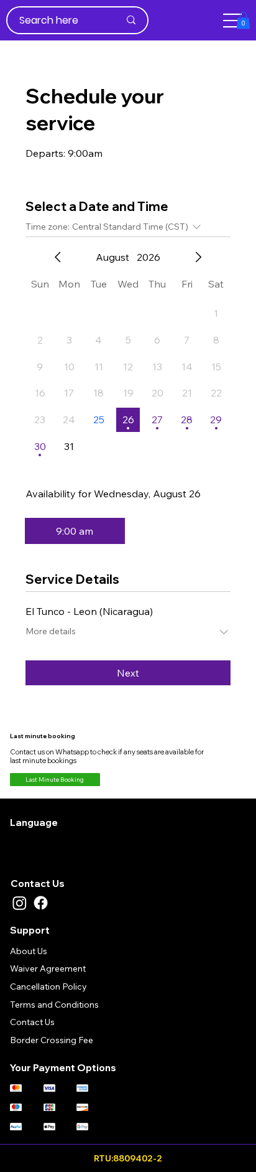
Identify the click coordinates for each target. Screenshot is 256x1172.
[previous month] (57, 257)
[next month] (198, 257)
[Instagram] (20, 903)
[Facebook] (41, 903)
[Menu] (233, 20)
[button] (243, 20)
